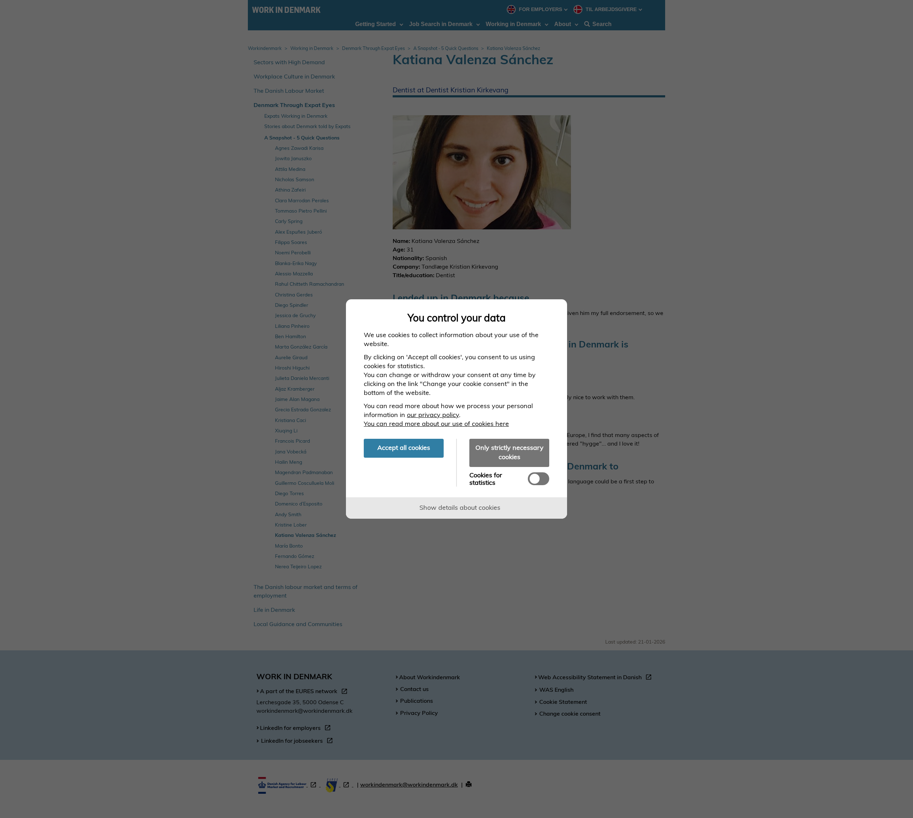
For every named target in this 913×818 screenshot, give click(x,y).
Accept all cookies (403, 447)
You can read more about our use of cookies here (436, 424)
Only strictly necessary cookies (509, 452)
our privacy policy (433, 415)
